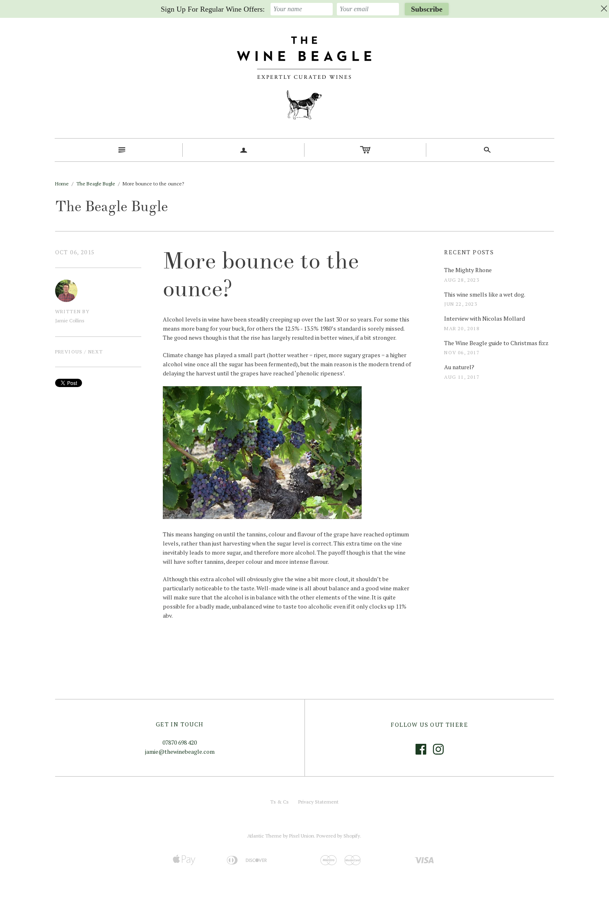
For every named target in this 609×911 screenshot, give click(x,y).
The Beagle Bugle (95, 183)
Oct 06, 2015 (75, 252)
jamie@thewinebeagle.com (180, 751)
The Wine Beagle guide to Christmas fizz (496, 343)
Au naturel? (459, 367)
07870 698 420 (179, 742)
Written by (72, 311)
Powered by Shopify (338, 836)
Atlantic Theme (264, 836)
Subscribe (426, 9)
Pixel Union (301, 836)
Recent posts (469, 252)
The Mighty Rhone (468, 270)
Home (62, 183)
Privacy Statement (318, 802)
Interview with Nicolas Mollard (484, 318)
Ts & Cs (279, 802)
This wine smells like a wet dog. (484, 294)
